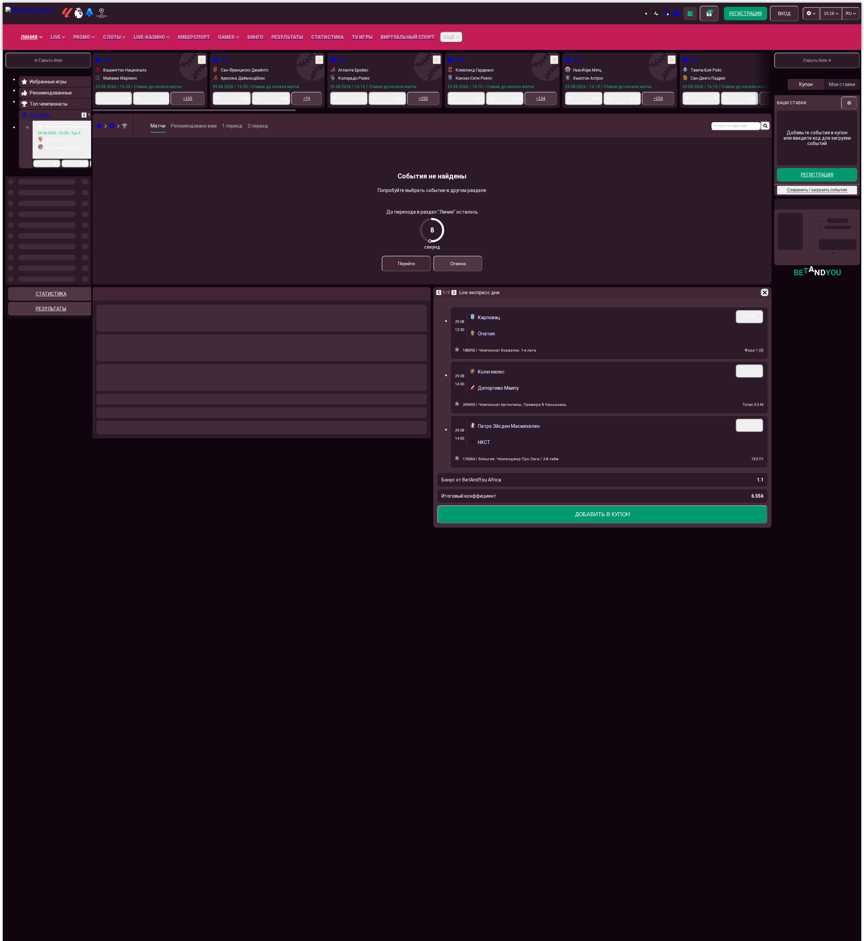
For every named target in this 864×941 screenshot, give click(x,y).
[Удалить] (765, 292)
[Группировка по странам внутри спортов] (85, 211)
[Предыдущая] (84, 115)
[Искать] (765, 125)
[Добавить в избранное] (202, 59)
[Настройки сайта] (811, 13)
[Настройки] (849, 102)
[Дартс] (112, 126)
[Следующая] (454, 292)
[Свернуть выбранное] (77, 211)
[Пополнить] (690, 13)
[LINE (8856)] (99, 126)
